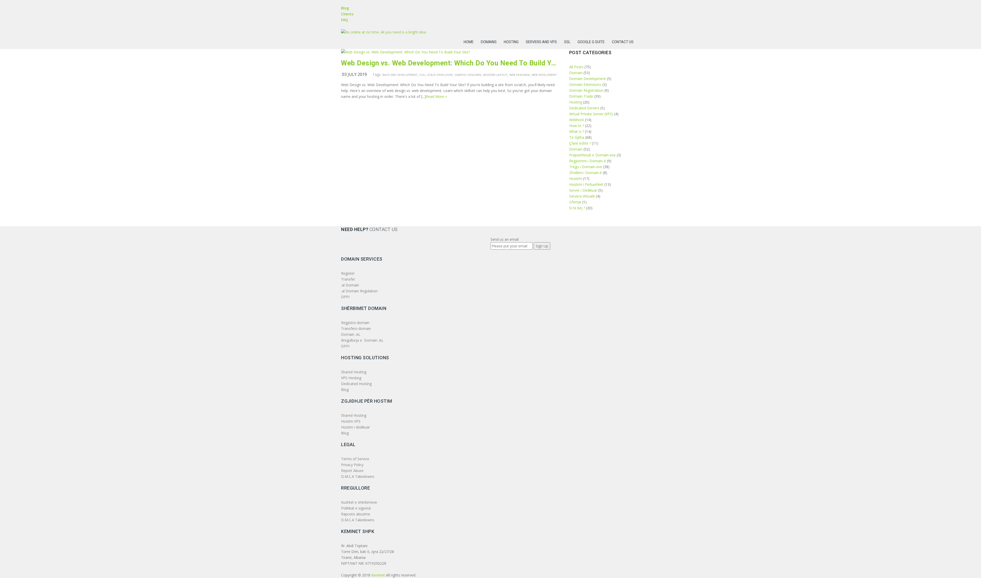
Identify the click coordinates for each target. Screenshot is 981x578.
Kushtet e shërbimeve (359, 502)
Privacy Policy (352, 464)
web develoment (544, 75)
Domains (489, 42)
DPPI (345, 296)
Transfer (348, 279)
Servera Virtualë (582, 196)
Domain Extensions (585, 84)
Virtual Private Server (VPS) (591, 113)
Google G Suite (591, 42)
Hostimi (575, 178)
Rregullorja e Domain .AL (362, 340)
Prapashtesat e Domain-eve (592, 155)
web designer (519, 75)
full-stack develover (435, 75)
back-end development (399, 75)
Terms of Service (355, 458)
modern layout (495, 75)
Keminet (378, 575)
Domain (575, 72)
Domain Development (587, 78)
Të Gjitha (576, 137)
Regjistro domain (355, 322)
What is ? (576, 131)
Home (469, 42)
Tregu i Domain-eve (585, 166)
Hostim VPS (350, 421)
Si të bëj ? (577, 207)
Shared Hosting (353, 371)
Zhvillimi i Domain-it (585, 172)
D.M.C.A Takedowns (357, 476)
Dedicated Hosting (356, 383)
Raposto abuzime (356, 514)
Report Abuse (352, 470)
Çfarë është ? (580, 143)
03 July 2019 (354, 74)
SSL (567, 42)
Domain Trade (581, 96)
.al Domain (350, 285)
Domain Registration (586, 90)
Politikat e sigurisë (356, 508)
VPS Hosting (351, 377)
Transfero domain (356, 328)
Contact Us (623, 42)
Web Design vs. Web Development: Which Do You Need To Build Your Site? (449, 63)
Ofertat (575, 202)
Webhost (576, 119)
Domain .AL (350, 334)
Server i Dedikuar (583, 190)
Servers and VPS (541, 42)
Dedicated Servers (584, 108)
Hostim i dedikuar (355, 427)
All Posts (576, 66)
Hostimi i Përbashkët (586, 184)
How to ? (576, 125)
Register (348, 273)
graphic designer (467, 75)
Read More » (436, 96)
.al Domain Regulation (359, 290)
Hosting (511, 42)
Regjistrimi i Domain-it (587, 160)
